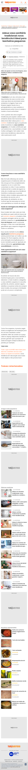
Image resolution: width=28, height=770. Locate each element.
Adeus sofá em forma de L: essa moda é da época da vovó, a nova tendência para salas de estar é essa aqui (19, 534)
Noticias (10, 25)
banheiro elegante (9, 216)
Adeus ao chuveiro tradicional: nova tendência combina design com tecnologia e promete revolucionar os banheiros (19, 493)
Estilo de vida (16, 25)
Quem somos (7, 759)
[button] (25, 11)
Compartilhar (15, 48)
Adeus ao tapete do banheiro (10, 354)
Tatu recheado (16, 650)
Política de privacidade (17, 759)
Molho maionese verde (19, 681)
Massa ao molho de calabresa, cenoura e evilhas (18, 703)
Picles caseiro (16, 671)
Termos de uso (8, 761)
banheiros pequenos (16, 234)
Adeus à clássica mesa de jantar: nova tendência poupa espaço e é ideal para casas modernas (19, 524)
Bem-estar (22, 25)
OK (25, 764)
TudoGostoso (4, 25)
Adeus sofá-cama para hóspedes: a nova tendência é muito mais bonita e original (19, 503)
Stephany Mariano (13, 56)
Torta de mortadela (18, 640)
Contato (20, 761)
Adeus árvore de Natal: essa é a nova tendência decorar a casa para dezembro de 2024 (19, 565)
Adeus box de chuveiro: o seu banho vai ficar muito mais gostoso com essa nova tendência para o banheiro (19, 554)
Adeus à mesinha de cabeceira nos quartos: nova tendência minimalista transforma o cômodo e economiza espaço (19, 585)
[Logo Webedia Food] (14, 754)
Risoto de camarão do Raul (19, 692)
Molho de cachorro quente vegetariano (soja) (18, 631)
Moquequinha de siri (18, 660)
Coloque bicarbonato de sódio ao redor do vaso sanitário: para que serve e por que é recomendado (19, 435)
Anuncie (15, 761)
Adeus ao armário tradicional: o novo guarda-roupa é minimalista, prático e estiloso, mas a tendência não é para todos (19, 575)
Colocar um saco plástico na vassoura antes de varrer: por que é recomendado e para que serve (19, 414)
